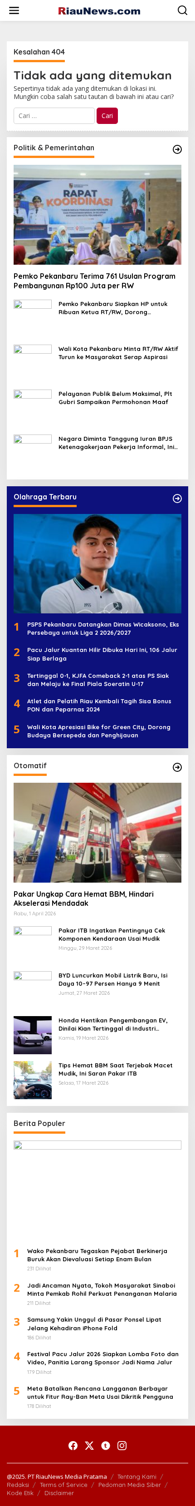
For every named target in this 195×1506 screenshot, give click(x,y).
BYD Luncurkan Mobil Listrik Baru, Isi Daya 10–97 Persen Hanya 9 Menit (112, 979)
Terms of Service (64, 1484)
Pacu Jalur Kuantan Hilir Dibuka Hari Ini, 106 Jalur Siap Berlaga (102, 654)
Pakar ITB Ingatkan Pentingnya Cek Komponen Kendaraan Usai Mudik (111, 934)
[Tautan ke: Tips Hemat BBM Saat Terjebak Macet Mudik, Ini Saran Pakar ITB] (33, 1079)
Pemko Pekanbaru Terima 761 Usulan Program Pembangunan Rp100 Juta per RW (95, 281)
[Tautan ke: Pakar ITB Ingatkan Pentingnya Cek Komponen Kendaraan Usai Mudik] (33, 944)
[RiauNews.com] (99, 10)
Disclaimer (59, 1492)
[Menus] (14, 10)
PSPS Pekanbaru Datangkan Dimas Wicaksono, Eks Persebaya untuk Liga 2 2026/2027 (103, 628)
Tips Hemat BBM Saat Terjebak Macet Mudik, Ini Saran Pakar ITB (115, 1069)
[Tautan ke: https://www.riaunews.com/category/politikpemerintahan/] (177, 149)
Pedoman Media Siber (129, 1484)
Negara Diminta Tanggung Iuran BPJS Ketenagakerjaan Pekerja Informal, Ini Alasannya (116, 443)
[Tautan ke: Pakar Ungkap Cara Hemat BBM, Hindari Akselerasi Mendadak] (97, 833)
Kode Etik (20, 1492)
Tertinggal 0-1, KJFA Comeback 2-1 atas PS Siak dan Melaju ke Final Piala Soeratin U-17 (98, 679)
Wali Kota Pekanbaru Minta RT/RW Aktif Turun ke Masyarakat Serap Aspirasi (118, 352)
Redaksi (18, 1484)
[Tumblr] (106, 1446)
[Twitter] (89, 1446)
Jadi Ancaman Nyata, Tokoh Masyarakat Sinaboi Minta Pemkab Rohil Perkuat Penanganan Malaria (102, 1289)
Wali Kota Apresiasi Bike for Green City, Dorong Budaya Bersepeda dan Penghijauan (99, 731)
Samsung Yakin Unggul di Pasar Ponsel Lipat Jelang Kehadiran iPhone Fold (94, 1323)
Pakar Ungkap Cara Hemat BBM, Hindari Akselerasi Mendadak (84, 898)
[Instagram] (122, 1446)
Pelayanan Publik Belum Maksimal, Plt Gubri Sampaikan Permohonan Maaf (115, 397)
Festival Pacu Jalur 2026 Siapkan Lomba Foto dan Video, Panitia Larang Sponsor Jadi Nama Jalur (103, 1358)
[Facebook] (73, 1446)
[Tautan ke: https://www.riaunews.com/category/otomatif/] (177, 767)
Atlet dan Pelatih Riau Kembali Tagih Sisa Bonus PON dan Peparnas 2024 (99, 705)
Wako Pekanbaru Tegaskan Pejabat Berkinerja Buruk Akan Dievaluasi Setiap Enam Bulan (97, 1255)
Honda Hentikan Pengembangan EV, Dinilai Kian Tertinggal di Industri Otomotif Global (113, 1024)
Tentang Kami (136, 1476)
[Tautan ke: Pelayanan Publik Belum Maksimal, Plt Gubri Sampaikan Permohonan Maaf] (33, 407)
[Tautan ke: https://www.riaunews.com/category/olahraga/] (177, 498)
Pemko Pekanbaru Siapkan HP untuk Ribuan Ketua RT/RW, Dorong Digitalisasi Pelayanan (112, 308)
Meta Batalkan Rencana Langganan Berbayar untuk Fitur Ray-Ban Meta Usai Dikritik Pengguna (100, 1392)
